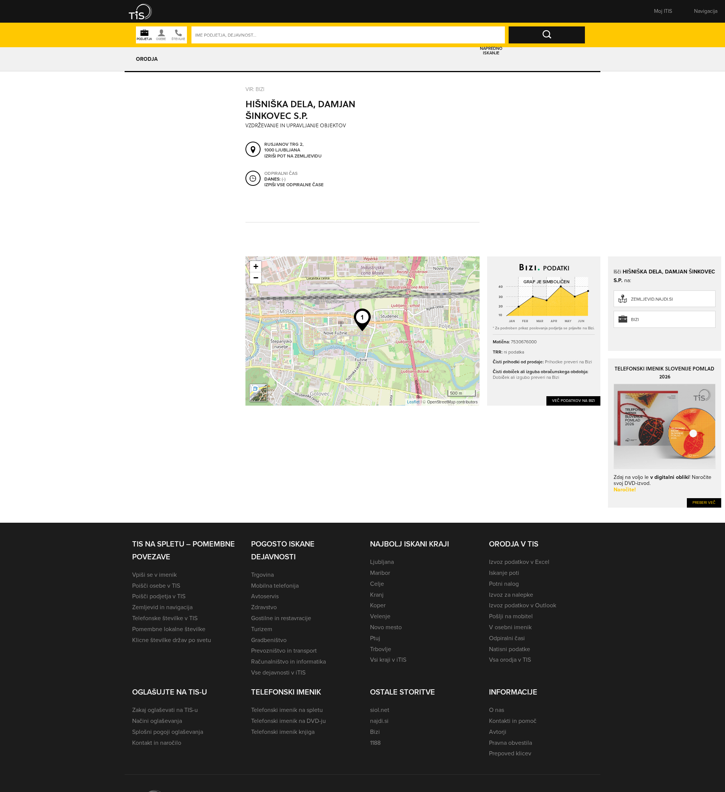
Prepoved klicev (510, 753)
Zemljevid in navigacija (162, 607)
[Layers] (258, 392)
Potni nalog (504, 583)
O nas (496, 710)
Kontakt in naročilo (156, 742)
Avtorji (497, 731)
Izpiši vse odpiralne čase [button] (294, 185)
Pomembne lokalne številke (168, 629)
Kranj (377, 594)
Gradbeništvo (269, 640)
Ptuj (375, 638)
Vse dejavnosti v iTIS (278, 672)
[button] (145, 11)
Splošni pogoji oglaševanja (167, 731)
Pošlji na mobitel (511, 616)
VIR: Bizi (254, 89)
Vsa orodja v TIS (510, 659)
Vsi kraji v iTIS (388, 659)
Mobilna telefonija (275, 585)
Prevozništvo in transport (284, 650)
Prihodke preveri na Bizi (568, 361)
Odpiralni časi (507, 638)
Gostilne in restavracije (281, 618)
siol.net (379, 710)
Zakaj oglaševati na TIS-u (165, 710)
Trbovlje (380, 649)
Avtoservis (265, 596)
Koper (378, 605)
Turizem (261, 629)
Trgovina (262, 574)
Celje (377, 583)
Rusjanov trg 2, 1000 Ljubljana (284, 147)
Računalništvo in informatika (288, 661)
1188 (375, 742)
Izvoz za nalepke (511, 594)
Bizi (635, 319)
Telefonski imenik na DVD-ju (288, 720)
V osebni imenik (510, 627)
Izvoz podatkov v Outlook (522, 605)
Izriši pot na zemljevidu (293, 156)
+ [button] (255, 266)
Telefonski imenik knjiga (283, 731)
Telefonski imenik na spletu (287, 710)
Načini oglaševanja (157, 720)
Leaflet (413, 402)
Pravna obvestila (510, 742)
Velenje (380, 616)
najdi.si (379, 720)
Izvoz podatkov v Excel (519, 561)
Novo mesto (386, 627)
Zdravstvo (264, 607)
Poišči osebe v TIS (156, 585)
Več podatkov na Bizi (573, 400)
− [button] (255, 278)
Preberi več (704, 502)
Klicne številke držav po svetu (171, 640)
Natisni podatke (509, 649)
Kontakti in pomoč (513, 720)
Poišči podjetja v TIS (158, 596)
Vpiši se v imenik (154, 574)
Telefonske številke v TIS (164, 618)
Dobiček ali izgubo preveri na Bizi (526, 377)
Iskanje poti (504, 572)
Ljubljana (382, 561)
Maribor (380, 572)
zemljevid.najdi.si (652, 299)
